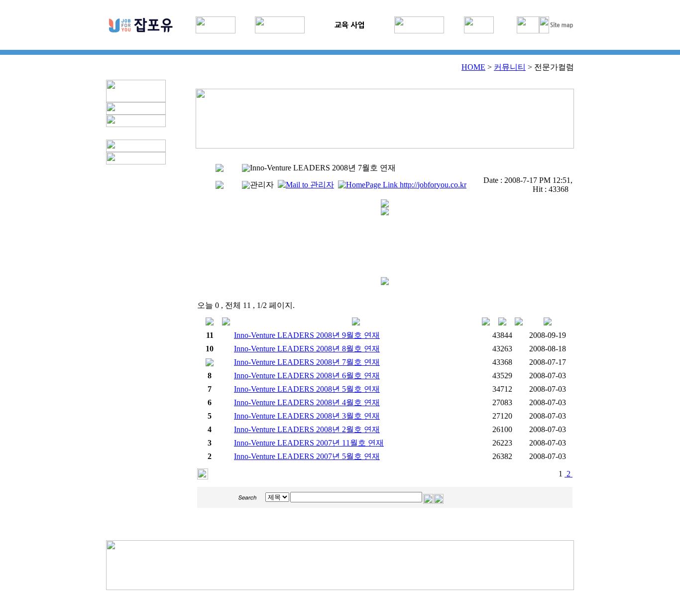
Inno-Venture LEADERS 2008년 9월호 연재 (307, 335)
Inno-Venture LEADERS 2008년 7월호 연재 (307, 362)
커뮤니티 (510, 67)
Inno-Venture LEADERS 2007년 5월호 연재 (307, 456)
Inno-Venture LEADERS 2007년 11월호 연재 (309, 443)
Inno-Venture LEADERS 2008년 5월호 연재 (307, 389)
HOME (473, 67)
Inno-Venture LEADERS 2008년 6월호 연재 (307, 375)
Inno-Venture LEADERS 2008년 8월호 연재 (307, 348)
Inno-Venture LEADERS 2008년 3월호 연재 (307, 416)
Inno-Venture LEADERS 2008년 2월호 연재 (307, 429)
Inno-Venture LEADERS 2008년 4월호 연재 (307, 402)
